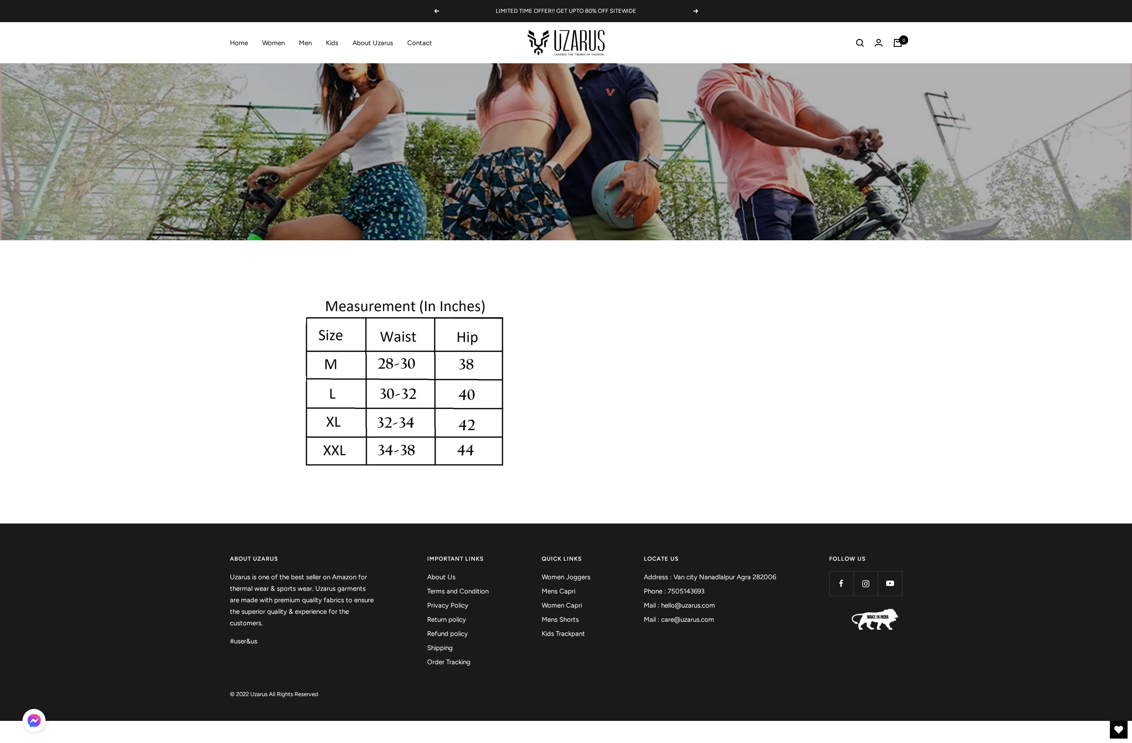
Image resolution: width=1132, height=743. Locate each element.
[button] (34, 722)
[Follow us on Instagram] (865, 583)
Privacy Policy (447, 605)
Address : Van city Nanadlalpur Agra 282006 (710, 577)
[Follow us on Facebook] (841, 583)
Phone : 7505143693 (674, 591)
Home (239, 43)
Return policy (446, 620)
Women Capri (562, 605)
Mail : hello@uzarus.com (679, 605)
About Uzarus (372, 43)
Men (305, 43)
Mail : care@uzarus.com (679, 620)
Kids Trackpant (563, 634)
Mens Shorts (560, 620)
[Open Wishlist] (1119, 730)
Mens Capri (558, 591)
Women (273, 43)
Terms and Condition (458, 591)
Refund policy (447, 634)
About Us (441, 577)
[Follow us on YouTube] (890, 583)
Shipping (440, 648)
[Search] (860, 43)
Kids (332, 43)
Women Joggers (566, 577)
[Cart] (897, 43)
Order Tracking (448, 662)
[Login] (879, 42)
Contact (419, 43)
